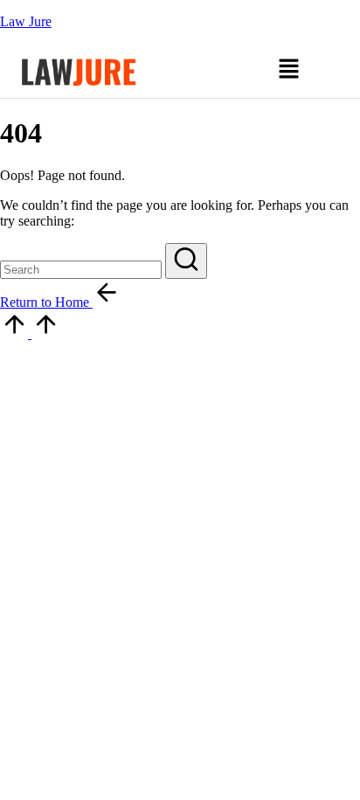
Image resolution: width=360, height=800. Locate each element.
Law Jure (26, 21)
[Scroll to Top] (29, 333)
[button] (288, 71)
